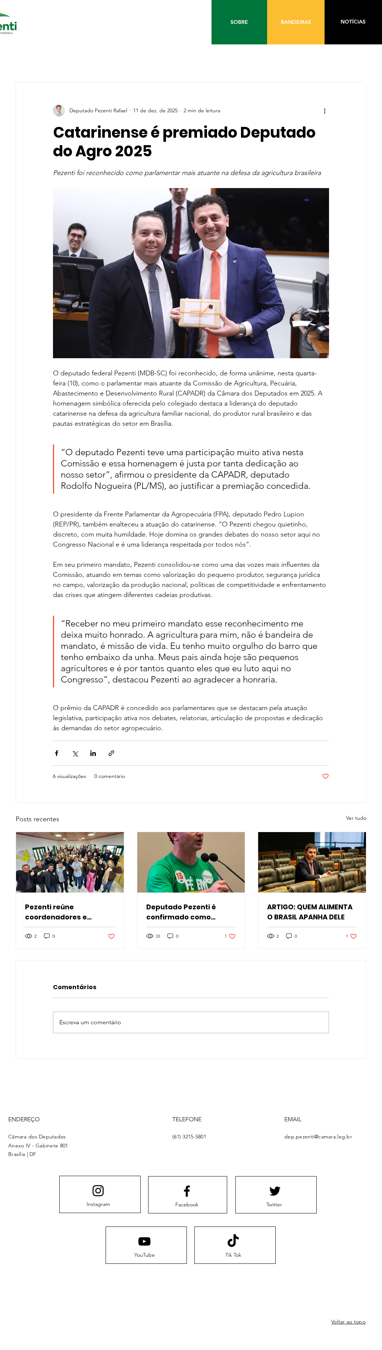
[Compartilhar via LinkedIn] (93, 753)
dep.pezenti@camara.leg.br (318, 1136)
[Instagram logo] (98, 1190)
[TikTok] (233, 1241)
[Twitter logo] (274, 1191)
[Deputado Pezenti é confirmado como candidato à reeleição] (191, 862)
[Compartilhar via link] (111, 753)
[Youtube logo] (144, 1241)
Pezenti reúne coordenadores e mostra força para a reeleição (61, 912)
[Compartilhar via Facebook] (56, 753)
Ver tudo (356, 818)
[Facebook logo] (186, 1191)
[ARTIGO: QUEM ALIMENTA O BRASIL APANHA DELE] (312, 862)
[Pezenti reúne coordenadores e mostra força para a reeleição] (70, 862)
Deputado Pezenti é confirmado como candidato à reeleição (186, 912)
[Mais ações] (324, 110)
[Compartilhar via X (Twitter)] (74, 753)
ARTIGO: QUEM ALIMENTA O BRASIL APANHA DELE (310, 912)
